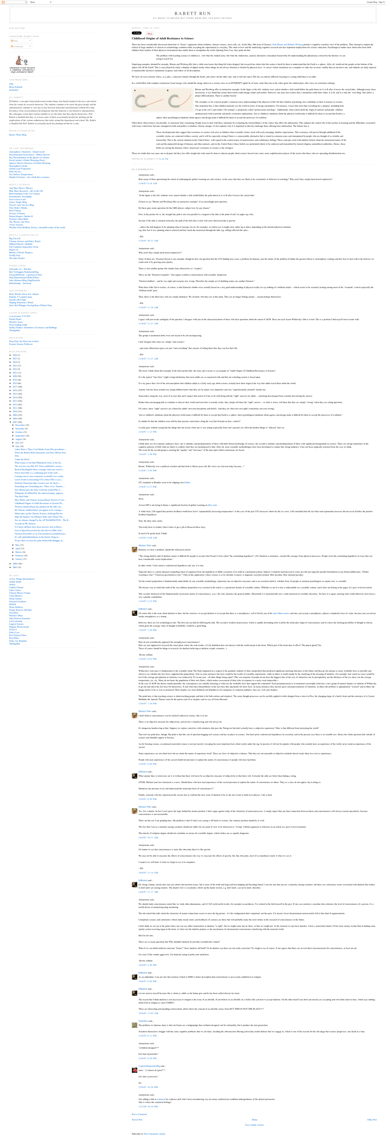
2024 (15, 361)
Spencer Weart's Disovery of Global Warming (29, 162)
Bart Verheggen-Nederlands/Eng (23, 271)
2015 (15, 393)
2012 (15, 404)
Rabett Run (193, 13)
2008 (15, 418)
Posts (15, 40)
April (18, 548)
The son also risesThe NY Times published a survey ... (39, 466)
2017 (15, 386)
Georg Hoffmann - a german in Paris (25, 274)
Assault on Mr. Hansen (25, 523)
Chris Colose (15, 590)
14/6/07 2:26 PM (148, 964)
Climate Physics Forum (19, 592)
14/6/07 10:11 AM (148, 837)
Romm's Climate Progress (21, 252)
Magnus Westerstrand (19, 626)
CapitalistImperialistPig (149, 1065)
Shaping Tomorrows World (21, 302)
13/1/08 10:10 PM (148, 1106)
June (17, 446)
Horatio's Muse (16, 615)
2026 (15, 354)
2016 (15, 390)
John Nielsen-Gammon (19, 618)
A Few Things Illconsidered (21, 578)
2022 (15, 368)
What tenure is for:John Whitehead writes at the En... (38, 462)
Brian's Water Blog (17, 134)
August (18, 439)
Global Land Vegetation (20, 168)
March (18, 551)
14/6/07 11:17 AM (148, 891)
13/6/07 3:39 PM (148, 629)
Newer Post (137, 1119)
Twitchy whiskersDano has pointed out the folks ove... (39, 506)
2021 (15, 372)
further (187, 482)
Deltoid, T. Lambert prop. (20, 296)
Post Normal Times (18, 635)
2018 (15, 383)
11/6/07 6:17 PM (148, 486)
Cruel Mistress (15, 595)
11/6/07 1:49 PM (148, 454)
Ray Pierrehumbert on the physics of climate (29, 157)
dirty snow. (213, 504)
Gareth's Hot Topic (17, 299)
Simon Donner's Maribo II (21, 216)
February (19, 555)
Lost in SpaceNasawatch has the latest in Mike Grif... (39, 530)
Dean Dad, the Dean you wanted (23, 341)
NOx (17, 455)
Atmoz (12, 584)
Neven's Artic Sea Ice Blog (21, 204)
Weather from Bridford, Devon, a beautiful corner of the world (37, 227)
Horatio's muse (16, 321)
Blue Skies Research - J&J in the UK (26, 190)
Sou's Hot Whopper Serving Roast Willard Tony (30, 305)
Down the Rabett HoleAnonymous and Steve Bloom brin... (41, 452)
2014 (15, 397)
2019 (15, 379)
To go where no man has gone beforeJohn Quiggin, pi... (39, 540)
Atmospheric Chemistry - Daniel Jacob (26, 151)
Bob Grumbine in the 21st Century (24, 193)
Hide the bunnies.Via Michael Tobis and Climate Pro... (39, 516)
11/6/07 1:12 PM (148, 431)
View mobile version (254, 1124)
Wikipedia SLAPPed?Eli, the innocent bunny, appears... (40, 492)
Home (255, 1119)
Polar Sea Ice (15, 171)
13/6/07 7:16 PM (148, 703)
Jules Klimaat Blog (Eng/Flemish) (24, 280)
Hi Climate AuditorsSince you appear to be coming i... (39, 509)
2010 (15, 411)
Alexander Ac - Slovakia (20, 268)
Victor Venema (16, 224)
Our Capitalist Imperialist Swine (23, 246)
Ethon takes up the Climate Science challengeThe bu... (39, 513)
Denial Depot (15, 318)
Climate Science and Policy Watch (24, 241)
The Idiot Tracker (17, 258)
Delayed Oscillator (17, 601)
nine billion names (281, 613)
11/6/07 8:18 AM (148, 183)
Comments (18, 46)
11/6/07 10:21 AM (148, 240)
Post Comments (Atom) (154, 1133)
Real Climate (15, 210)
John (11, 83)
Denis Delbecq (16, 606)
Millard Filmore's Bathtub (20, 243)
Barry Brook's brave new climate (24, 293)
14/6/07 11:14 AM (148, 872)
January (19, 558)
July (17, 442)
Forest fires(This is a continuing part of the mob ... (37, 472)
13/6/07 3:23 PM (148, 601)
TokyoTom (143, 1020)
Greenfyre (13, 612)
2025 (15, 358)
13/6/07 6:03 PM (148, 658)
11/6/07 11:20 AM (148, 307)
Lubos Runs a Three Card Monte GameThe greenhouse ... (41, 449)
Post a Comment (139, 1114)
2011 (15, 407)
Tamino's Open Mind (18, 218)
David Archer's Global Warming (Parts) (27, 160)
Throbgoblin (14, 330)
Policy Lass (14, 632)
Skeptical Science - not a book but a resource (29, 176)
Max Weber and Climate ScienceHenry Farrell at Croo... (40, 499)
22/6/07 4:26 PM (148, 1058)
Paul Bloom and (287, 44)
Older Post (372, 1119)
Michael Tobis (145, 545)
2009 (15, 414)
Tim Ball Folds (21, 496)
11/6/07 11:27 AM (148, 323)
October (19, 431)
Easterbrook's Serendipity (20, 196)
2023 (15, 365)
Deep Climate (15, 598)
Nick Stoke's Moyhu (18, 207)
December (20, 424)
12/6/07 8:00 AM (148, 537)
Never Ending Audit (18, 324)
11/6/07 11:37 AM (148, 358)
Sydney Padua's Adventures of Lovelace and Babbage (33, 327)
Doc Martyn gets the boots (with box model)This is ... (39, 489)
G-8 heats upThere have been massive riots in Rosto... (39, 526)
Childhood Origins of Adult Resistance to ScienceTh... (39, 503)
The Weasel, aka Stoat (19, 221)
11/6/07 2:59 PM (148, 470)
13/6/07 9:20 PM (148, 798)
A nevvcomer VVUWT (19, 316)
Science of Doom (17, 213)
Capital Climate (16, 587)
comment (161, 1099)
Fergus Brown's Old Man (20, 609)
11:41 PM (163, 159)
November (20, 428)
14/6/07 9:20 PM (148, 981)
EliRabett (143, 608)
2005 (15, 567)
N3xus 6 (13, 629)
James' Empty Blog (18, 201)
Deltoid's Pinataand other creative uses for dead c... (38, 482)
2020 (15, 376)
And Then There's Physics (21, 187)
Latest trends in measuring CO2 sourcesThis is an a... (39, 479)
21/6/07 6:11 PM (148, 1035)
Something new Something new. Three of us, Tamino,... (40, 486)
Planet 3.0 (13, 249)
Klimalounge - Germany (20, 283)
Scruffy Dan (14, 255)
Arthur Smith (15, 581)
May (17, 544)
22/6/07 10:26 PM (148, 1086)
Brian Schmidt (15, 86)
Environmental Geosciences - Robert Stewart (29, 154)
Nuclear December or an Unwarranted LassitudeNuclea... (41, 533)
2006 (15, 563)
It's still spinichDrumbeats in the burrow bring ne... (37, 536)
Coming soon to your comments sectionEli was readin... (40, 476)
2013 (15, 400)
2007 (15, 422)
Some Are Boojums (18, 640)
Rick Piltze (14, 637)
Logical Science (16, 623)
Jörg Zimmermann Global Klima (24, 277)
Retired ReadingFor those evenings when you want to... (39, 469)
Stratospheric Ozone (18, 165)
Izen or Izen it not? (17, 199)
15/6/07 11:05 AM (148, 1013)
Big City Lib (14, 238)
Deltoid (12, 604)
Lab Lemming (15, 620)
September (20, 435)
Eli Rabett (13, 89)
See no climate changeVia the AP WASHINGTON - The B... (42, 519)
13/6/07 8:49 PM (148, 763)
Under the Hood (22, 459)
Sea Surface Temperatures (21, 174)
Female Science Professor (21, 343)
